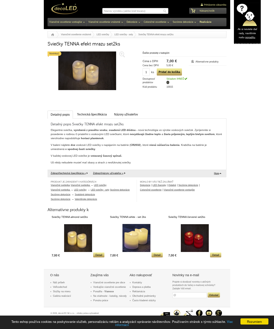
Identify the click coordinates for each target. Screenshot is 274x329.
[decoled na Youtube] (209, 311)
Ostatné (172, 185)
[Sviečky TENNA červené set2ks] (195, 251)
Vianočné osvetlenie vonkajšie (179, 190)
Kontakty (137, 282)
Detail (98, 254)
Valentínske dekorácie (86, 199)
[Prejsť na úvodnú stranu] (64, 9)
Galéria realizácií (62, 295)
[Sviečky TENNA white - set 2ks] (136, 251)
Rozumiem (254, 321)
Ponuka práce (100, 300)
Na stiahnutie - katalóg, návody (110, 295)
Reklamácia (138, 291)
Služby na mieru (61, 291)
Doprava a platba (141, 287)
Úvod (52, 34)
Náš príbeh (59, 282)
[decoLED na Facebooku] (199, 311)
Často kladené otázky (144, 300)
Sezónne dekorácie (120, 190)
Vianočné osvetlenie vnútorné (76, 34)
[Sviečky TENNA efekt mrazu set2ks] (87, 91)
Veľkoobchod (60, 287)
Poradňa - (103, 291)
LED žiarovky (159, 185)
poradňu (250, 37)
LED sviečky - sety (123, 34)
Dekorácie (145, 185)
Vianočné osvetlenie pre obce (109, 282)
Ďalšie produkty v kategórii (156, 53)
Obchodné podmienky (144, 295)
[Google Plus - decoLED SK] (218, 311)
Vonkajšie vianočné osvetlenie (109, 287)
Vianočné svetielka (60, 185)
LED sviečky (103, 34)
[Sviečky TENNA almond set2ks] (78, 251)
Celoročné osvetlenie (151, 190)
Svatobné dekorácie (85, 194)
